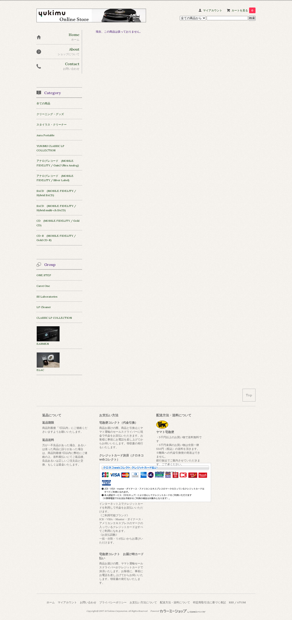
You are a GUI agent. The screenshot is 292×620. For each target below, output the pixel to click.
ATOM (241, 602)
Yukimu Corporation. (117, 611)
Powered (154, 611)
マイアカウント (212, 10)
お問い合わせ (88, 602)
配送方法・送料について (175, 602)
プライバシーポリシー (113, 602)
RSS (231, 602)
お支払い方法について (143, 602)
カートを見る (242, 10)
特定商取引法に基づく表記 (209, 602)
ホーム (51, 602)
